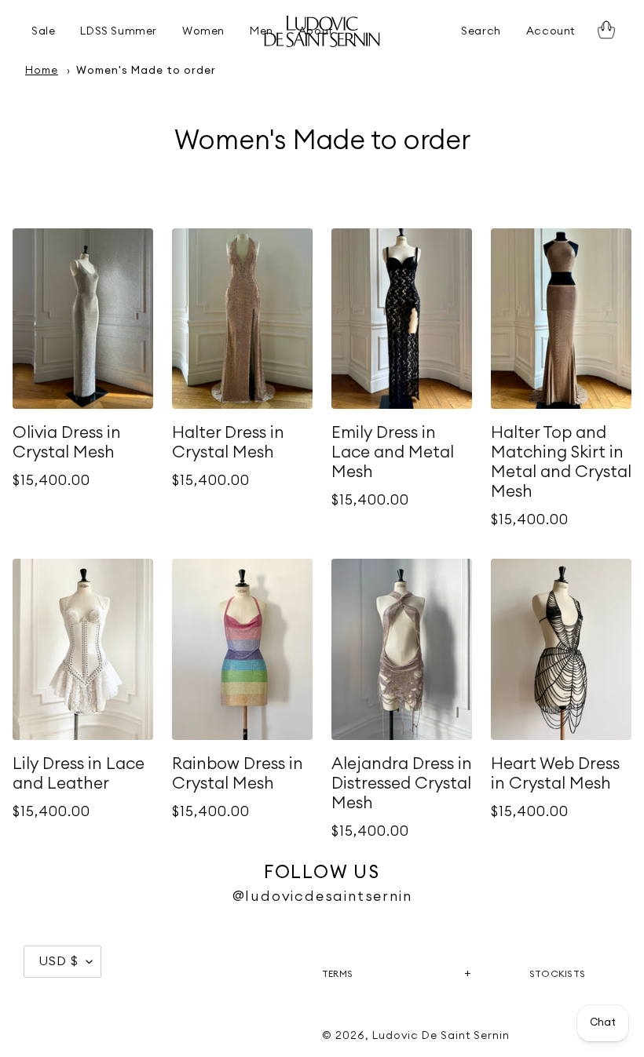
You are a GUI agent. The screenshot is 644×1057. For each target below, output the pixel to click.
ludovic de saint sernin (441, 1035)
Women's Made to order (145, 70)
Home (41, 70)
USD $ (58, 961)
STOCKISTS (557, 974)
